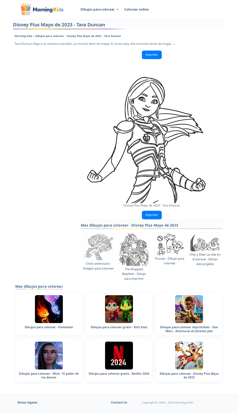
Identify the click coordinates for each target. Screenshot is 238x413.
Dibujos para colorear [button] (98, 9)
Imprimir (152, 55)
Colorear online (136, 9)
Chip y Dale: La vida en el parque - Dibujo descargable (205, 259)
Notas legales (27, 402)
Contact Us (119, 402)
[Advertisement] (45, 105)
